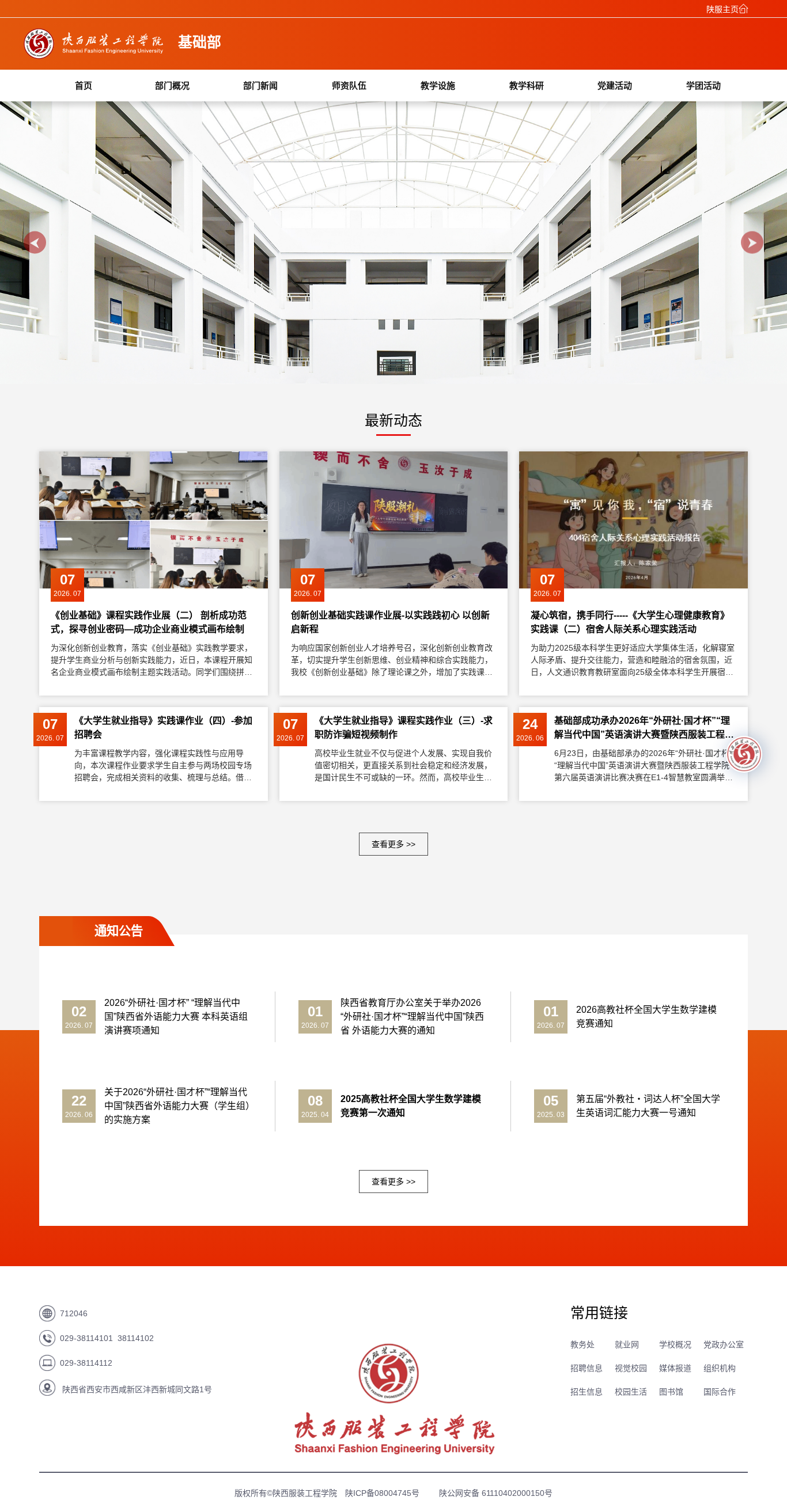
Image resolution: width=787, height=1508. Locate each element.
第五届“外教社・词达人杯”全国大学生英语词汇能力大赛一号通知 (648, 1106)
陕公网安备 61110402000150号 (496, 1493)
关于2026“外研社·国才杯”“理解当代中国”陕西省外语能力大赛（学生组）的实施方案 (177, 1106)
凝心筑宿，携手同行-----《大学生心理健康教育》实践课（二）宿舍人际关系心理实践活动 (630, 622)
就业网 (627, 1344)
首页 (83, 85)
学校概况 (675, 1344)
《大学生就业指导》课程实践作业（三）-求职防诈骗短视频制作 (404, 727)
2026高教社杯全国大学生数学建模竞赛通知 (646, 1016)
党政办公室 (723, 1344)
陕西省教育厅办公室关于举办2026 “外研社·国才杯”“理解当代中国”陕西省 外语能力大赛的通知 (412, 1016)
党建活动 (614, 85)
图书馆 (671, 1391)
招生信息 (586, 1391)
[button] (35, 242)
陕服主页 (722, 9)
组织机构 (719, 1368)
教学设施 (438, 85)
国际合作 (719, 1391)
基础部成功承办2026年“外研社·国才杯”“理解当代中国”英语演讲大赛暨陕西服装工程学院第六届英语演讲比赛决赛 (644, 729)
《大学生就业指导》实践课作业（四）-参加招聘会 (163, 727)
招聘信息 (586, 1368)
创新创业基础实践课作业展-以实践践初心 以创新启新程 (390, 622)
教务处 (582, 1344)
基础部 (199, 42)
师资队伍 (349, 85)
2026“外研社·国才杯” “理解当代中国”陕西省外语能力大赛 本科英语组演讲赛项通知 (176, 1016)
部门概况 (172, 85)
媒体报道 (675, 1368)
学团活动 (703, 85)
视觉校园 (631, 1368)
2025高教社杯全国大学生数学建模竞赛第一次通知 (410, 1106)
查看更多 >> (393, 844)
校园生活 (631, 1391)
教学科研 (526, 85)
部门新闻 (260, 85)
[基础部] (94, 55)
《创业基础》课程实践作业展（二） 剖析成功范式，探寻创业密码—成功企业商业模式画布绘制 (149, 622)
